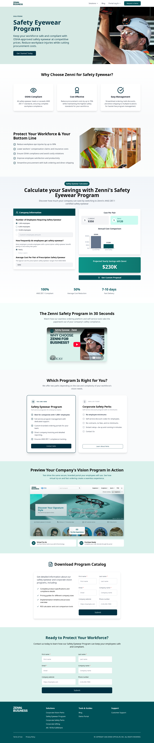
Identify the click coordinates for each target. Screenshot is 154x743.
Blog (103, 3)
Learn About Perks (102, 446)
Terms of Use (17, 737)
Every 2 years (23, 253)
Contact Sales (51, 446)
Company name (105, 588)
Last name (103, 576)
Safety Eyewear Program (56, 716)
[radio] (16, 223)
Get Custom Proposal (111, 277)
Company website (85, 599)
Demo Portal (84, 716)
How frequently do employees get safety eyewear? (40, 240)
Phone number (104, 599)
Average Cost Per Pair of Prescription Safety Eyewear (40, 257)
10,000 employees (24, 230)
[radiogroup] (44, 229)
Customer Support (118, 712)
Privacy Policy (30, 737)
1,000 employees (24, 223)
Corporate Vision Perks (55, 712)
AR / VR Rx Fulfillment (54, 728)
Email (81, 588)
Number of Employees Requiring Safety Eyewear (38, 219)
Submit (98, 612)
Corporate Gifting (53, 724)
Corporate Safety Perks (55, 720)
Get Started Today (25, 53)
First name (83, 576)
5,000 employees (24, 226)
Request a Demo (132, 3)
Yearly (20, 249)
